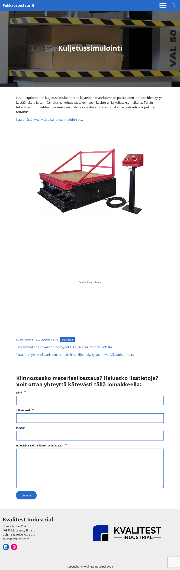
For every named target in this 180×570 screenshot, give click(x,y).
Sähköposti (25, 410)
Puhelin (20, 428)
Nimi (21, 392)
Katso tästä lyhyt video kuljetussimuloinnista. (49, 119)
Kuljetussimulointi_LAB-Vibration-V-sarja (37, 339)
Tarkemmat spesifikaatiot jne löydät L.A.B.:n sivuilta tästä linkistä (64, 347)
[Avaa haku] (173, 5)
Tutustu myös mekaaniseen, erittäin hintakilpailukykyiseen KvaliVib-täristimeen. (75, 354)
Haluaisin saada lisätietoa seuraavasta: (41, 445)
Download (67, 339)
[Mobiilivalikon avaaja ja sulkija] (162, 5)
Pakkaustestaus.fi (18, 5)
